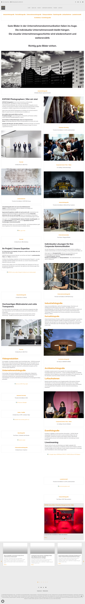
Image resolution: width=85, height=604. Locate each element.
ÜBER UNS (34, 7)
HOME (29, 7)
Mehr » (5, 564)
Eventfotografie (46, 17)
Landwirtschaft (77, 14)
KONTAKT (60, 7)
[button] (45, 522)
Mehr (45, 537)
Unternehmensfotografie (34, 14)
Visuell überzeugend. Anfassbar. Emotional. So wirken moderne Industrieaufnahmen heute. (69, 556)
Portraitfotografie (21, 14)
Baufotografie (57, 14)
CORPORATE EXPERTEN (47, 7)
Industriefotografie (9, 14)
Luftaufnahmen (67, 14)
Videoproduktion (47, 14)
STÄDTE (39, 7)
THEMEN (55, 7)
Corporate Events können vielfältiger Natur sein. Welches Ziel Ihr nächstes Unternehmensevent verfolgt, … (41, 557)
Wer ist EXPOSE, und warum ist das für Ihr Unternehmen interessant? (14, 556)
